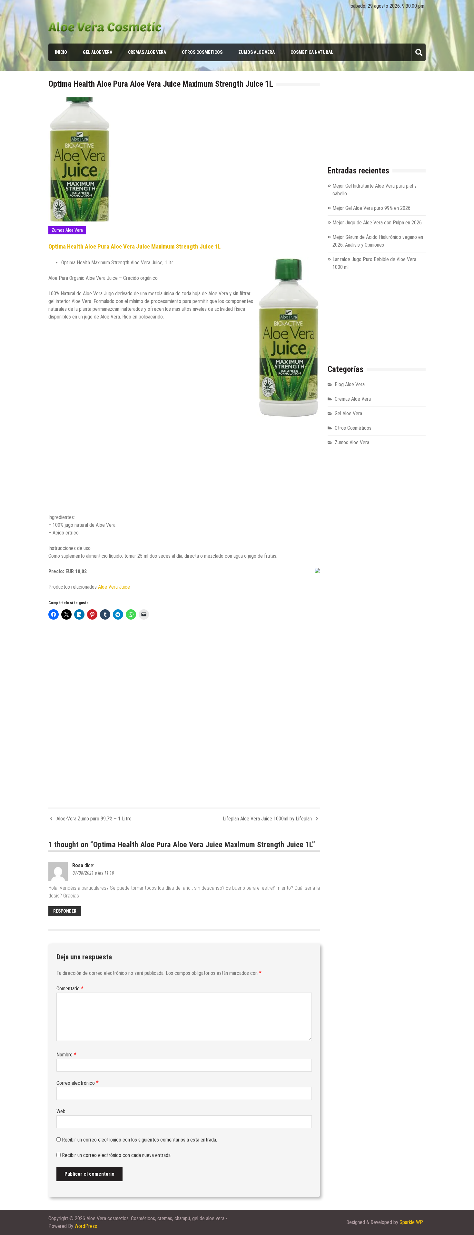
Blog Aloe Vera (350, 384)
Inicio (61, 52)
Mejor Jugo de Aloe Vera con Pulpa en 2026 (377, 223)
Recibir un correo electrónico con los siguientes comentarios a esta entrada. (139, 1140)
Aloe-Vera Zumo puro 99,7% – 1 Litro (94, 819)
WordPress (85, 1226)
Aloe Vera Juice (114, 587)
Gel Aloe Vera (97, 52)
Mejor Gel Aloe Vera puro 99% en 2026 (371, 208)
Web (60, 1111)
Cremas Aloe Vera (147, 52)
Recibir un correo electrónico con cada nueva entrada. (117, 1155)
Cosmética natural (312, 52)
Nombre (66, 1055)
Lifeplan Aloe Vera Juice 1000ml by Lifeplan (267, 819)
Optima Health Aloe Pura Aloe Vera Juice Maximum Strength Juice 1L (134, 246)
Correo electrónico (77, 1083)
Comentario (70, 988)
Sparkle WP (411, 1222)
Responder (64, 911)
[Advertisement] (184, 463)
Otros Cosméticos (202, 52)
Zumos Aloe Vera (256, 52)
